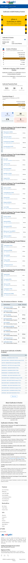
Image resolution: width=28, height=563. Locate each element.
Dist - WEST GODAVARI (8, 160)
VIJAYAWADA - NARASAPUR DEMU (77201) (10, 367)
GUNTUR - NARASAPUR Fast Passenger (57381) (11, 362)
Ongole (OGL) (7, 178)
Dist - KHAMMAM (7, 170)
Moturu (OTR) (7, 284)
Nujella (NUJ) (7, 274)
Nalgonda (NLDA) (7, 202)
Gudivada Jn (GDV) (8, 311)
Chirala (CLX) (7, 197)
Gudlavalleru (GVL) (8, 245)
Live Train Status (5, 489)
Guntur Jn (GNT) (7, 187)
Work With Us (5, 524)
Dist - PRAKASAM (7, 179)
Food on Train (5, 509)
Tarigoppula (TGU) (8, 288)
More (9, 8)
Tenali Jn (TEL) (7, 163)
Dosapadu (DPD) (7, 279)
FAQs (3, 518)
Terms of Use (22, 559)
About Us (4, 515)
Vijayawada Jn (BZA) (8, 131)
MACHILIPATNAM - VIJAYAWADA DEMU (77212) (11, 382)
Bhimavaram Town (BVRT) (9, 231)
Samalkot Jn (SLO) (8, 173)
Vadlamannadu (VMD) (9, 293)
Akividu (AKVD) (7, 221)
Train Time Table (5, 493)
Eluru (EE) (6, 159)
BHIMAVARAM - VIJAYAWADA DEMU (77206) (10, 372)
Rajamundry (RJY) (7, 136)
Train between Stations (6, 497)
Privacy (14, 560)
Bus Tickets (4, 506)
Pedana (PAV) (7, 260)
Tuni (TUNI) (6, 207)
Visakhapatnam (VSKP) (9, 141)
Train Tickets (11, 2)
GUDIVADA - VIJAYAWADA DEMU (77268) (10, 357)
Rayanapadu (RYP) (8, 226)
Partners (3, 520)
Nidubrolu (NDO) (7, 236)
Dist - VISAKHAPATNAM (8, 143)
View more (14, 396)
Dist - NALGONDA (7, 203)
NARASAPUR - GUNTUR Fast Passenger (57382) (11, 365)
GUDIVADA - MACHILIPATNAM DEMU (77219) (11, 392)
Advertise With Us (5, 522)
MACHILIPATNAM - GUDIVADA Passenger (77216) (11, 387)
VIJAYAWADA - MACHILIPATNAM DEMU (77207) (11, 375)
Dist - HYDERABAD (7, 147)
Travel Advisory (5, 500)
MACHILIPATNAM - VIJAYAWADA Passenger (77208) (12, 377)
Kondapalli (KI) (7, 330)
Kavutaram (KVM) (8, 250)
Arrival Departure (5, 498)
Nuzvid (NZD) (7, 255)
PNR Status (4, 491)
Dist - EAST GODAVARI (8, 138)
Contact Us (4, 517)
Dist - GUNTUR (6, 165)
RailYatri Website (20, 458)
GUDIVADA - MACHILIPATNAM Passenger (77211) (11, 380)
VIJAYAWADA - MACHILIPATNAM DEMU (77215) (11, 385)
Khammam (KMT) (7, 168)
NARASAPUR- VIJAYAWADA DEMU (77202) (10, 370)
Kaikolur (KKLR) (7, 216)
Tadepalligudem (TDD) (9, 192)
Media (3, 526)
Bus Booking (11, 4)
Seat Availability (5, 495)
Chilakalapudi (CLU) (8, 264)
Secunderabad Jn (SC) (8, 146)
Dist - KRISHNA (6, 133)
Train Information (12, 6)
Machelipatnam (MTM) (9, 326)
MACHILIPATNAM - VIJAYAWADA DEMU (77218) (11, 390)
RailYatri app (12, 458)
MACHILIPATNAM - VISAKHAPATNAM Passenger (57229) (13, 360)
